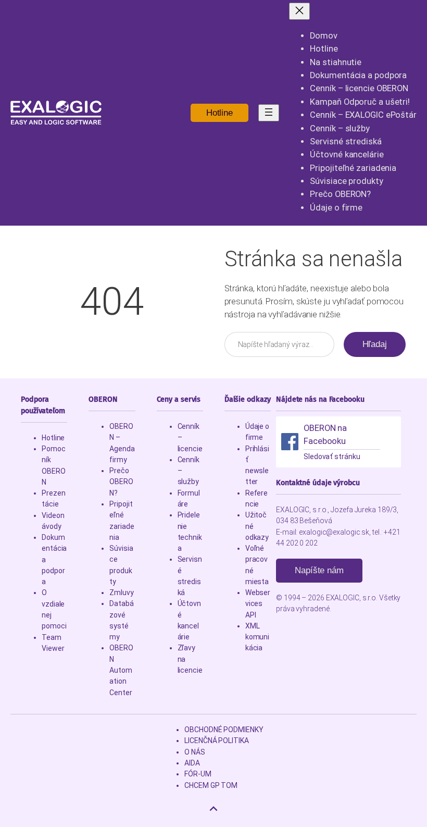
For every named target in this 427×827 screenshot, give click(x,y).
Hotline (219, 113)
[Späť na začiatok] (213, 809)
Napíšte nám (319, 570)
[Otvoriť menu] (268, 112)
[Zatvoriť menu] (299, 11)
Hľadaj (374, 344)
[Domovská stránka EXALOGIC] (56, 113)
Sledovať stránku (332, 456)
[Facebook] (289, 441)
